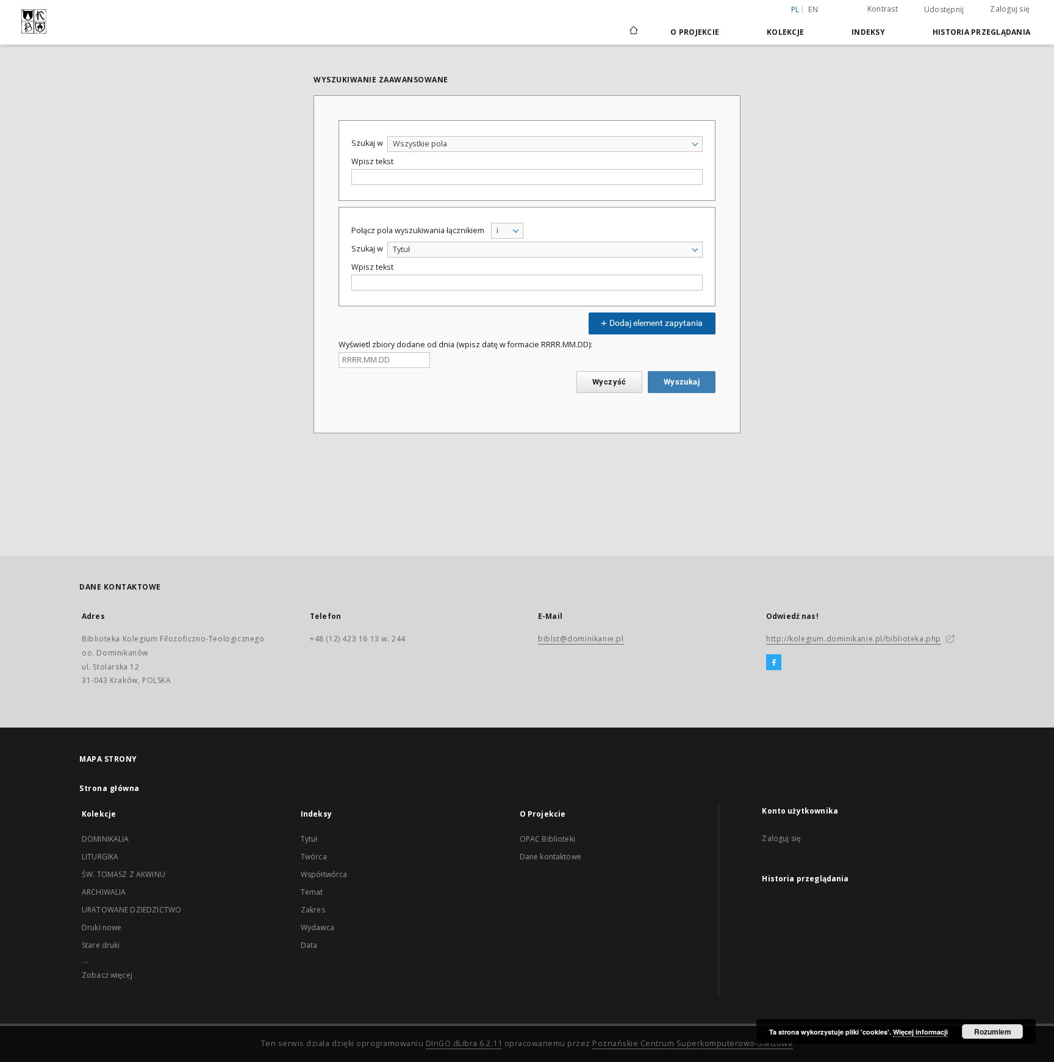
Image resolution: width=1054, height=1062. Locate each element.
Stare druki (101, 945)
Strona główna (109, 788)
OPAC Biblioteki (547, 839)
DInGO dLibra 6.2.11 (464, 1043)
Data (309, 945)
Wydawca (317, 927)
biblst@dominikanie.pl (581, 639)
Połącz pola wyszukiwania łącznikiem (417, 230)
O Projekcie (694, 32)
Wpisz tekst (372, 161)
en (813, 9)
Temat (312, 892)
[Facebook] (773, 662)
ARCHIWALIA (104, 892)
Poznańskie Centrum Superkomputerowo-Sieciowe (692, 1043)
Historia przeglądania (981, 32)
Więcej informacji (920, 1031)
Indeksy (868, 32)
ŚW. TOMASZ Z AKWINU (123, 874)
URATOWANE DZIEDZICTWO (131, 910)
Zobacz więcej (107, 975)
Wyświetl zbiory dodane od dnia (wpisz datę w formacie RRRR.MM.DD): (465, 344)
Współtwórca (324, 874)
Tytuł (309, 839)
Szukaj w (367, 143)
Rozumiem (992, 1031)
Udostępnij (944, 10)
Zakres (313, 910)
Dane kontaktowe (550, 856)
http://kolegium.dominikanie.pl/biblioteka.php (853, 639)
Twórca (314, 856)
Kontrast (882, 9)
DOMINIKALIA (105, 839)
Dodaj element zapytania (655, 323)
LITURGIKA (100, 856)
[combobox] (545, 144)
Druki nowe (102, 927)
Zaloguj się (1010, 9)
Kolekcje (785, 32)
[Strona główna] (633, 31)
